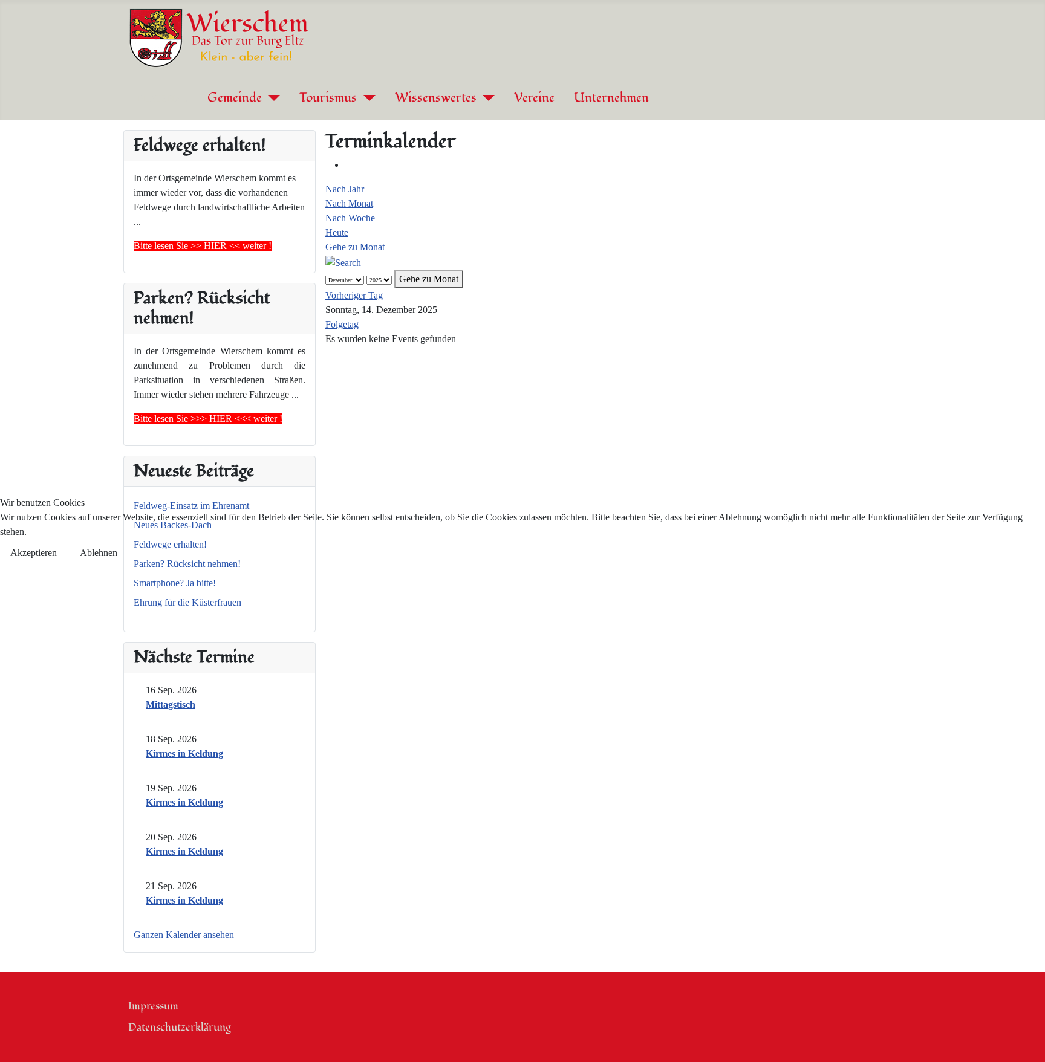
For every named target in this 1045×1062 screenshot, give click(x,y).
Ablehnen (98, 553)
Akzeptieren (33, 553)
